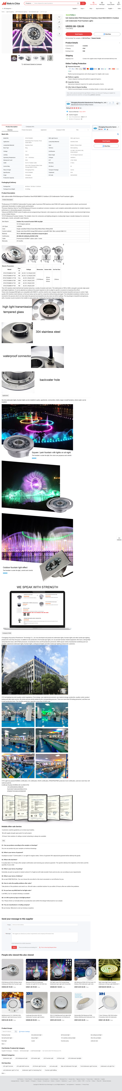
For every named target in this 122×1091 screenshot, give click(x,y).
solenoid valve (94, 1041)
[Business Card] (118, 134)
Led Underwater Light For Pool (11, 1070)
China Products (28, 1079)
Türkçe (93, 1081)
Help (91, 8)
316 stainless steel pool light (68, 1038)
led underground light (96, 1035)
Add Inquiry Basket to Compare (33, 64)
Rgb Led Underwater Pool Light (69, 1066)
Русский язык (46, 1081)
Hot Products (20, 1079)
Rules (119, 8)
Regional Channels (80, 1079)
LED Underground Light (21, 1058)
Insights (103, 1079)
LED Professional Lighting (21, 11)
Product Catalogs (25, 1031)
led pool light (34, 1038)
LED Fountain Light (48, 1058)
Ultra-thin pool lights (96, 1038)
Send (14, 947)
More (3, 1073)
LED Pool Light (43, 11)
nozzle (33, 1041)
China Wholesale (54, 1079)
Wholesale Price (63, 1079)
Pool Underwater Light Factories (89, 1066)
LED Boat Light (61, 1058)
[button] (85, 129)
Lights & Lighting (10, 11)
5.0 (100, 129)
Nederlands (64, 1081)
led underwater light (36, 1035)
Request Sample (96, 38)
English (22, 1081)
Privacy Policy (85, 1084)
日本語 (79, 1081)
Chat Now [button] (108, 34)
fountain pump (65, 1041)
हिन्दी (83, 1081)
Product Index (90, 1079)
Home (3, 11)
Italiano (52, 1081)
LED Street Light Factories (39, 1066)
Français (39, 1081)
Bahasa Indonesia (107, 1081)
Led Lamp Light (53, 1066)
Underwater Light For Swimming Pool (31, 1070)
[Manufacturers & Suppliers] (11, 3)
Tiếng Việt (99, 1081)
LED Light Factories (8, 1066)
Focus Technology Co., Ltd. (50, 1084)
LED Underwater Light (34, 11)
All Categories (7, 8)
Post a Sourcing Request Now (47, 947)
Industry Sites (72, 1079)
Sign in (118, 4)
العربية (69, 1081)
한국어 (74, 1081)
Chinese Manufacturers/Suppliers (41, 1079)
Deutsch (58, 1081)
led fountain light (65, 1035)
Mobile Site (97, 1079)
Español (27, 1081)
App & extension (100, 8)
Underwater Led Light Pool (107, 1066)
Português (33, 1081)
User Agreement (70, 1084)
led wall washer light (7, 1038)
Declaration (78, 1084)
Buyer (82, 8)
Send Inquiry (79, 34)
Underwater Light (7, 1058)
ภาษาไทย (88, 1081)
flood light (4, 1041)
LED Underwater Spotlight (74, 1058)
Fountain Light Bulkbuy (51, 1070)
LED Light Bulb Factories (23, 1066)
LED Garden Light (35, 1058)
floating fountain (6, 1035)
